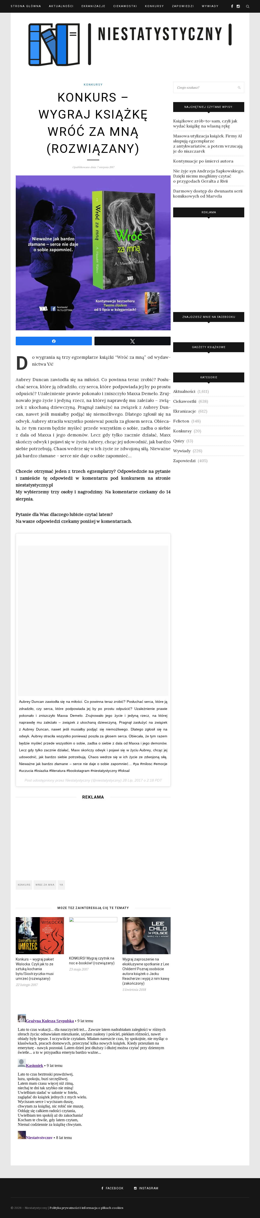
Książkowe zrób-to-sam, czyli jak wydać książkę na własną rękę (205, 123)
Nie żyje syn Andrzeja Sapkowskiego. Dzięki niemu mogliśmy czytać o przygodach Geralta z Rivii (208, 176)
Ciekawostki (125, 6)
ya (61, 885)
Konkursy (154, 6)
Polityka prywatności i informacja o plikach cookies (86, 1208)
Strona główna (26, 6)
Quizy (178, 440)
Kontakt (19, 19)
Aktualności (61, 6)
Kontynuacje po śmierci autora (203, 161)
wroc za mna (45, 885)
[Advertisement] (93, 838)
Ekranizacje (93, 6)
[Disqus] (93, 1075)
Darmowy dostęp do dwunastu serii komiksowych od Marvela (207, 193)
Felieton (181, 421)
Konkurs (24, 885)
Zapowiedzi (183, 6)
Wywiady (210, 6)
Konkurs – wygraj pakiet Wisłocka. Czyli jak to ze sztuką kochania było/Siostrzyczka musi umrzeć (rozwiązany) (35, 969)
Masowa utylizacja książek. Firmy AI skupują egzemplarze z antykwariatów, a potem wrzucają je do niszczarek (207, 143)
